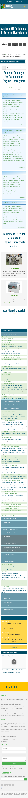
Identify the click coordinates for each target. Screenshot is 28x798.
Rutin (18, 583)
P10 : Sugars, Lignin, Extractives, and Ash (11, 359)
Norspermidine (5, 577)
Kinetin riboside (18, 471)
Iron (13, 439)
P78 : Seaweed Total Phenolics (9, 491)
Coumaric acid (5, 499)
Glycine (21, 387)
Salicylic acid (12, 472)
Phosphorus (4, 441)
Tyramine (23, 577)
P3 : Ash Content (6, 336)
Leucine (14, 389)
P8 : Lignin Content (6, 349)
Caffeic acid (4, 497)
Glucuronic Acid (5, 376)
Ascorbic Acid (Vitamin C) (8, 489)
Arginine (8, 385)
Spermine (18, 577)
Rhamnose (15, 348)
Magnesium (18, 439)
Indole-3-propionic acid (12, 469)
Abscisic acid (5, 472)
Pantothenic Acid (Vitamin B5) (9, 485)
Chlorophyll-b (12, 459)
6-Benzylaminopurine (9, 471)
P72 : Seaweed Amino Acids (8, 420)
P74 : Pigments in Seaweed (8, 456)
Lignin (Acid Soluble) (14, 351)
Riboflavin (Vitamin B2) (18, 482)
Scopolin (4, 584)
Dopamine (4, 573)
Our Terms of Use (17, 793)
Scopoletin (22, 583)
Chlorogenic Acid (12, 497)
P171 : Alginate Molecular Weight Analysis (11, 504)
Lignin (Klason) (5, 351)
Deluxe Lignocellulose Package (8, 739)
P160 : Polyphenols (6, 581)
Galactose (9, 348)
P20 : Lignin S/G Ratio (7, 396)
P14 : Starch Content (6, 372)
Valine (14, 393)
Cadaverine (19, 575)
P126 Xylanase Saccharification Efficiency (14, 202)
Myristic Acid (4, 452)
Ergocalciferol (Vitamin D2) (15, 476)
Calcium (9, 439)
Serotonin (15, 573)
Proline (11, 391)
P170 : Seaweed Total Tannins (9, 502)
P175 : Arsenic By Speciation (8, 512)
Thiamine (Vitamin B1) (7, 482)
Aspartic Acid (14, 385)
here (6, 54)
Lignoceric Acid (22, 454)
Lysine (18, 389)
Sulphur (18, 433)
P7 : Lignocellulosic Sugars (8, 344)
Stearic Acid (15, 454)
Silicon (15, 441)
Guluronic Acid (7, 378)
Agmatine (4, 579)
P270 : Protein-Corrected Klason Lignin (11, 355)
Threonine (20, 391)
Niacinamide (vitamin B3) (17, 484)
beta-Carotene (5, 476)
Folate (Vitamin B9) (8, 487)
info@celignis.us (19, 1)
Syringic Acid (23, 500)
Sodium (20, 441)
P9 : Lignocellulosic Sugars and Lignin (11, 357)
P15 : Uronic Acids (6, 374)
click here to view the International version (15, 715)
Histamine (9, 573)
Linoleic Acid (13, 450)
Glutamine (16, 387)
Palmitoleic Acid (8, 454)
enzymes (5, 301)
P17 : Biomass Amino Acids (8, 383)
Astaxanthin (11, 457)
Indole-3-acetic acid (14, 467)
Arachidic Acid (5, 448)
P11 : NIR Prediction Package (9, 366)
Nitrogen (14, 433)
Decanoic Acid (19, 448)
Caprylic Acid (11, 452)
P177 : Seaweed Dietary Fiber (9, 515)
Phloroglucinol (5, 500)
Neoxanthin (9, 461)
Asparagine (20, 385)
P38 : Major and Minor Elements (9, 444)
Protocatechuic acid (18, 495)
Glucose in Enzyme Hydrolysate (10, 102)
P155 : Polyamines (6, 571)
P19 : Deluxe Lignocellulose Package (10, 361)
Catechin (11, 499)
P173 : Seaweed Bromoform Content (10, 508)
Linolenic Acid (20, 450)
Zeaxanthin (22, 568)
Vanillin (11, 500)
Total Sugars (5, 346)
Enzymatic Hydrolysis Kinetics (17, 113)
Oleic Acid (17, 452)
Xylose (15, 346)
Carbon (3, 433)
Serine (15, 391)
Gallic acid (4, 495)
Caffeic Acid (13, 583)
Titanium (4, 442)
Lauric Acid (6, 450)
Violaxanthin (4, 463)
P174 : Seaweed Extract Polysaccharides (11, 510)
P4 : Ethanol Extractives (7, 338)
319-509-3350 (10, 1)
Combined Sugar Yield (17, 117)
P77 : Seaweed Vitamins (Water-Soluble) (11, 480)
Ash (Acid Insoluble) (15, 353)
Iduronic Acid (5, 379)
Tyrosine (10, 393)
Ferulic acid (19, 497)
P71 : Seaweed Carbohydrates (9, 411)
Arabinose (4, 348)
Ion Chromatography (14, 268)
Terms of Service (11, 795)
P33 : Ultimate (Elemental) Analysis (10, 431)
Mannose (19, 346)
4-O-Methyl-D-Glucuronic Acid (19, 378)
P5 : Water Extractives (7, 340)
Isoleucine (9, 389)
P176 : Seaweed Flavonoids (8, 514)
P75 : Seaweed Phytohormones (9, 465)
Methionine (23, 389)
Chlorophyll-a (5, 459)
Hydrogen (8, 433)
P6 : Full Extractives (6, 342)
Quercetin (17, 499)
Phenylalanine (5, 391)
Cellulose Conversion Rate (9, 119)
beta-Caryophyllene (17, 590)
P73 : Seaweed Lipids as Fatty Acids (10, 446)
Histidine (4, 389)
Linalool (3, 590)
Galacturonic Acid (14, 376)
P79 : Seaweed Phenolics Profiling (10, 493)
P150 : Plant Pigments (7, 564)
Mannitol (8, 413)
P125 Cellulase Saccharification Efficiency (14, 173)
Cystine (3, 387)
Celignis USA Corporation (8, 793)
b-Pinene (9, 588)
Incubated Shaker (14, 296)
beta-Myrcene (15, 588)
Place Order (13, 687)
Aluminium (4, 439)
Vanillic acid (10, 495)
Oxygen (23, 433)
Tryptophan (4, 393)
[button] (14, 662)
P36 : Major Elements (7, 437)
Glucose (10, 346)
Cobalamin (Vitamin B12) (20, 487)
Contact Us (14, 647)
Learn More (17, 672)
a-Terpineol (9, 590)
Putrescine (13, 575)
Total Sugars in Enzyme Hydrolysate (12, 100)
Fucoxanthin (4, 457)
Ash (2, 435)
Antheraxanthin (16, 461)
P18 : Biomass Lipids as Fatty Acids (10, 394)
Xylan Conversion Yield (8, 221)
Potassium (10, 441)
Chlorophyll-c (18, 457)
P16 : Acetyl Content (6, 381)
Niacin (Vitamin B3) (6, 484)
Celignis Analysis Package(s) (12, 87)
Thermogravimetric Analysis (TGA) (8, 736)
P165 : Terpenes (5, 586)
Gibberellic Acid (5, 467)
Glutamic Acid (9, 387)
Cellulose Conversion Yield (9, 115)
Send (13, 763)
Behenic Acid (12, 448)
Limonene (22, 588)
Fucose (3, 413)
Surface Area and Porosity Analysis (8, 738)
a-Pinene (4, 588)
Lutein (17, 459)
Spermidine (12, 577)
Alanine (3, 385)
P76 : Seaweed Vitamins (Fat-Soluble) (11, 474)
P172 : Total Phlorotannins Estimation (10, 506)
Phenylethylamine (6, 575)
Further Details (21, 124)
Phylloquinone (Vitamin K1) (19, 478)
